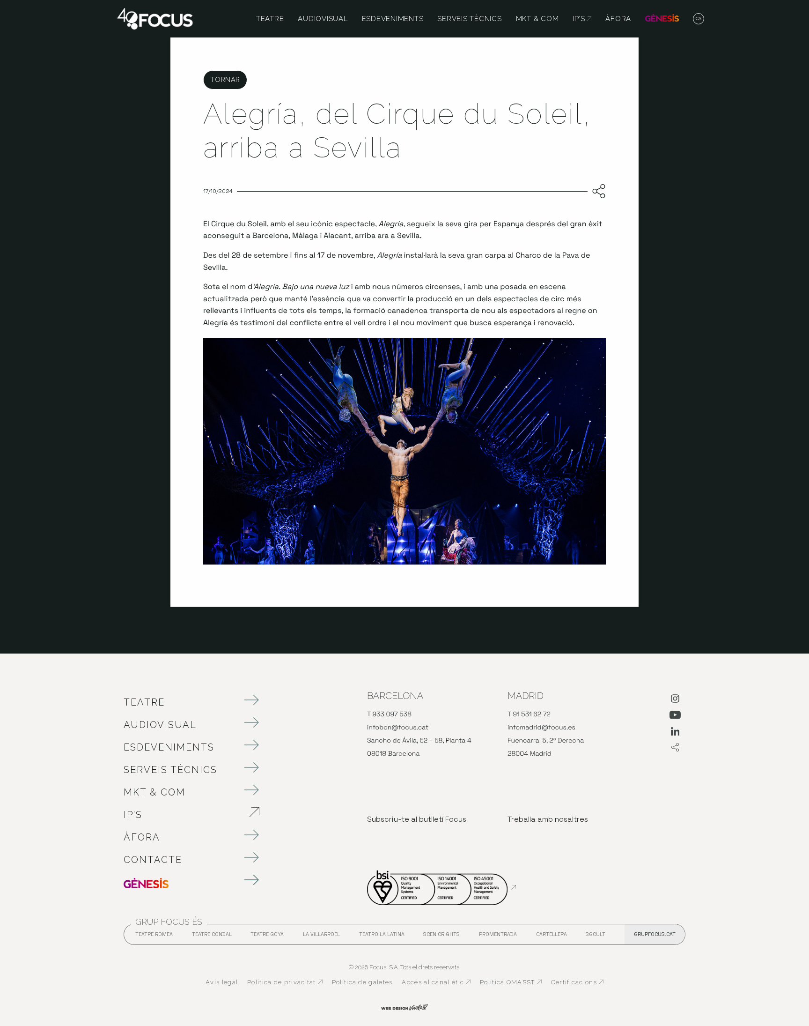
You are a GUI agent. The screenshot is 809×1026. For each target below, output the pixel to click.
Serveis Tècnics (170, 769)
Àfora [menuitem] (618, 19)
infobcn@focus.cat (397, 727)
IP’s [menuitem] (582, 19)
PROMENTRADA (498, 937)
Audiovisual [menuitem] (322, 19)
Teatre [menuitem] (270, 19)
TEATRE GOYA (267, 937)
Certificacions (577, 982)
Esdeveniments (169, 747)
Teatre (144, 702)
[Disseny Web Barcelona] (404, 1006)
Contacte (153, 859)
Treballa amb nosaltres (547, 819)
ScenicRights (441, 937)
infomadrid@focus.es (541, 727)
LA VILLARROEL (321, 937)
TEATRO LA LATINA (381, 937)
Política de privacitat (285, 982)
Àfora (142, 837)
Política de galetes (362, 982)
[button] (698, 19)
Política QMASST (511, 982)
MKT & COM (154, 792)
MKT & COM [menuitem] (537, 19)
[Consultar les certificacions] (441, 887)
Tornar (225, 79)
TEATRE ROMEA (154, 937)
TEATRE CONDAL (212, 937)
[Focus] (155, 18)
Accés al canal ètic (436, 982)
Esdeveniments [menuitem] (393, 19)
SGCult (595, 934)
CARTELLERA (551, 937)
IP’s (182, 814)
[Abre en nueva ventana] (675, 700)
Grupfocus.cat (655, 934)
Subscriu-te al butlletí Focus (416, 819)
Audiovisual (160, 724)
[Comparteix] (597, 191)
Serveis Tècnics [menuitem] (469, 19)
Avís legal (222, 982)
